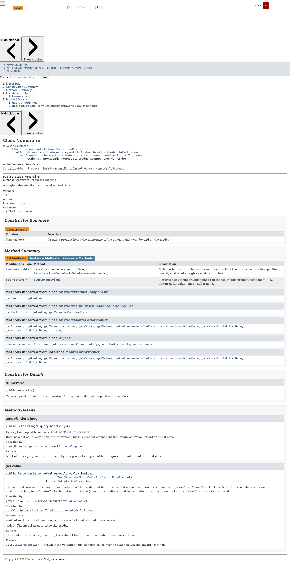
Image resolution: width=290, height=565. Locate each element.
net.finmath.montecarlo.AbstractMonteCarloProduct (46, 149)
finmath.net (34, 559)
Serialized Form (20, 211)
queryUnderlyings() (25, 29)
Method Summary (18, 18)
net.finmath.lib (17, 65)
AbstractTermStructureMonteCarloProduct (96, 306)
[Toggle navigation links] (2, 4)
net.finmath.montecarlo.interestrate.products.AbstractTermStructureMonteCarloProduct (77, 152)
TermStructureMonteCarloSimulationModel (65, 273)
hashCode (76, 344)
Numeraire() (20, 24)
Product (33, 168)
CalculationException (74, 481)
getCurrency (15, 326)
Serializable (13, 168)
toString (55, 330)
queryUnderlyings (47, 279)
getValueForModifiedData (68, 312)
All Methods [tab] (16, 258)
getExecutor (15, 298)
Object (64, 338)
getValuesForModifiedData (135, 326)
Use (26, 7)
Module (6, 7)
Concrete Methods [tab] (78, 258)
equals (24, 344)
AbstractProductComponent (36, 179)
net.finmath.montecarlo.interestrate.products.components (49, 68)
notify (92, 344)
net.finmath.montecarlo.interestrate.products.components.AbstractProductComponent (82, 155)
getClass (58, 344)
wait (125, 344)
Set (8, 279)
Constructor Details (20, 21)
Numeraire (14, 71)
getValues (34, 298)
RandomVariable (17, 269)
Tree (34, 7)
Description (14, 12)
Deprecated (47, 7)
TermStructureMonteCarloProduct (67, 168)
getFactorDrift (17, 312)
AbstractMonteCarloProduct (83, 320)
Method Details (16, 26)
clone (10, 344)
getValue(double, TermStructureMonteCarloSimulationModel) (56, 32)
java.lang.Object (14, 146)
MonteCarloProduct (110, 168)
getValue (40, 269)
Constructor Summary (22, 15)
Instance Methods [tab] (44, 258)
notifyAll (109, 344)
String (19, 279)
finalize (40, 344)
